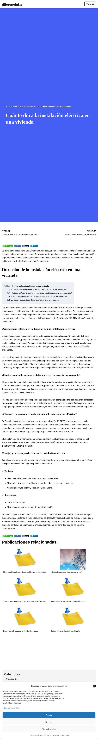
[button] (94, 686)
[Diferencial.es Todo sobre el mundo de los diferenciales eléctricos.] (12, 5)
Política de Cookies (36, 735)
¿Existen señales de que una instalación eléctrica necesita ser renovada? (39, 293)
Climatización (11, 679)
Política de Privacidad (51, 735)
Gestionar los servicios (12, 708)
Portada (9, 106)
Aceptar (49, 715)
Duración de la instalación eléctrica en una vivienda (26, 286)
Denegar (49, 722)
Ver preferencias (49, 729)
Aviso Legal (64, 735)
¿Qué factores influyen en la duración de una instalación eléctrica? (36, 289)
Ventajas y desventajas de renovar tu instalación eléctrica (32, 300)
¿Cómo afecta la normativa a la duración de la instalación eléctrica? (37, 296)
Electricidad (18, 106)
